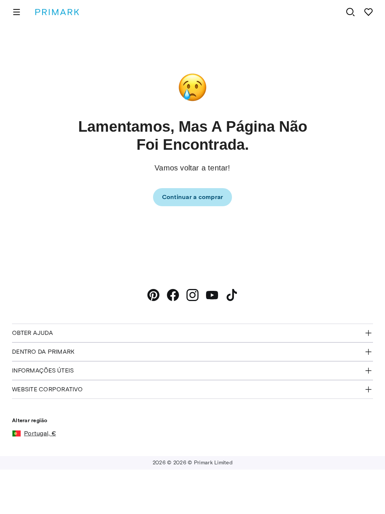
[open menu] (16, 12)
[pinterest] (153, 295)
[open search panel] (350, 12)
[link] (192, 197)
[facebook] (172, 295)
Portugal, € (40, 433)
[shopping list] (368, 12)
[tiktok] (231, 295)
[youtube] (212, 295)
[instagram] (192, 295)
